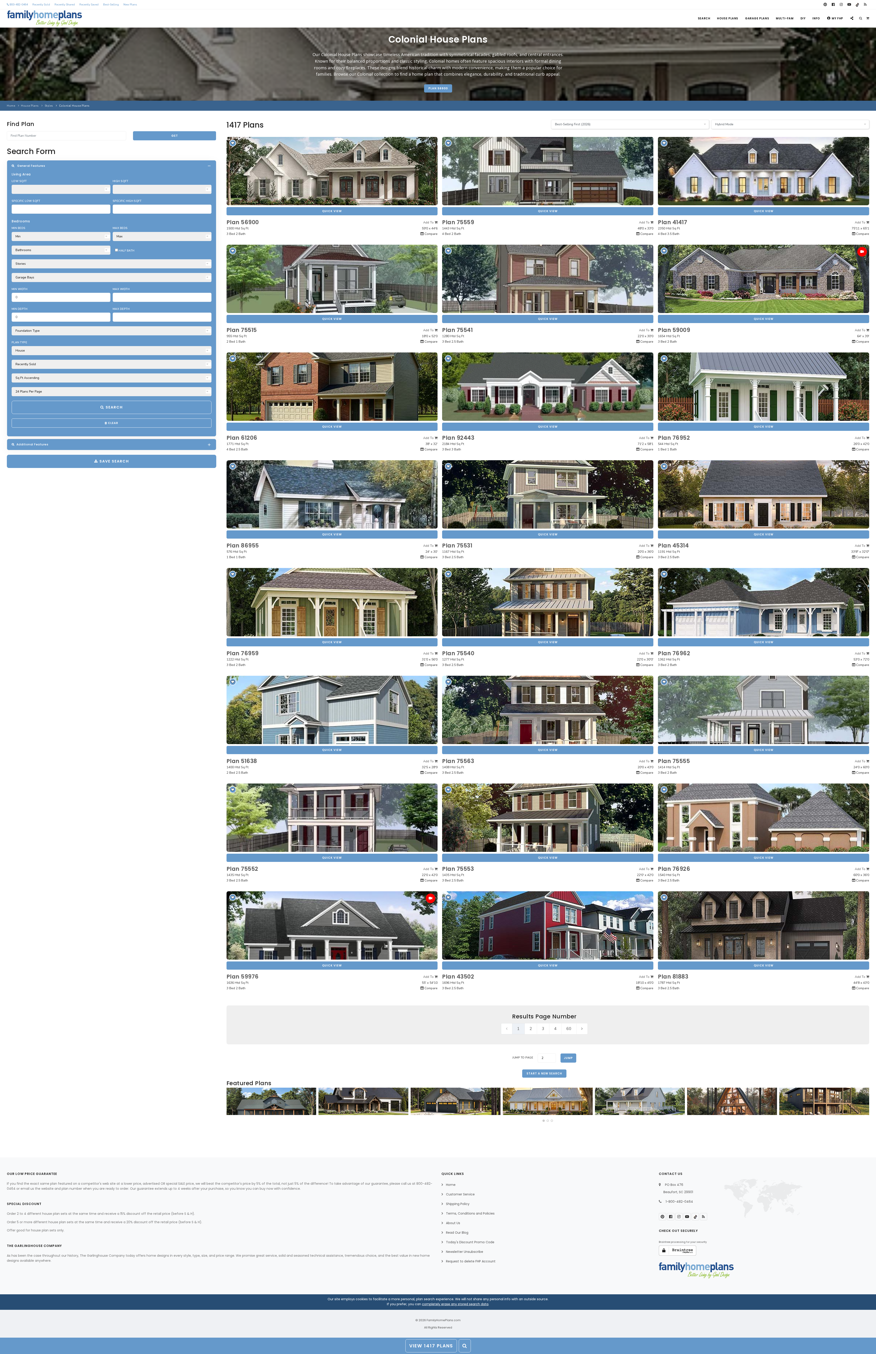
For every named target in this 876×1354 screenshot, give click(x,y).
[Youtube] (849, 4)
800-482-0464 (18, 4)
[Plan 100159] (732, 1101)
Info (816, 18)
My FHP (837, 18)
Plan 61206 (242, 438)
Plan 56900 (438, 88)
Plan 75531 (457, 545)
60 (568, 1028)
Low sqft (19, 181)
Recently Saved (89, 4)
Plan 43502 (458, 976)
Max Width (121, 289)
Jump (568, 1058)
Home (11, 106)
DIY (803, 18)
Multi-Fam (784, 18)
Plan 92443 (458, 438)
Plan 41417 (672, 222)
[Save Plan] (232, 143)
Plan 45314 (673, 545)
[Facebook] (833, 4)
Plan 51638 (242, 761)
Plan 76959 (243, 653)
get (174, 136)
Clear (112, 423)
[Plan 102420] (456, 1101)
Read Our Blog (457, 1232)
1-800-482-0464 (679, 1201)
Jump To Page (522, 1057)
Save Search (113, 461)
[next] (582, 1028)
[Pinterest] (825, 4)
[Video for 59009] (862, 251)
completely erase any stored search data (455, 1304)
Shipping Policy (457, 1204)
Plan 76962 (674, 653)
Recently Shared (65, 4)
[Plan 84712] (271, 1101)
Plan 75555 (674, 761)
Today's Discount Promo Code (470, 1242)
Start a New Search (544, 1073)
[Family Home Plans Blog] (865, 4)
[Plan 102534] (824, 1101)
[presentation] (231, 1103)
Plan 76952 (674, 438)
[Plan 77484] (548, 1101)
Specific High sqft (127, 201)
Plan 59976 (243, 976)
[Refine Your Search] (465, 1345)
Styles (49, 106)
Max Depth (121, 309)
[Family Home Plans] (44, 18)
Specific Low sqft (26, 201)
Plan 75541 (457, 330)
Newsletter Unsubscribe (464, 1251)
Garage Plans (757, 18)
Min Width (19, 289)
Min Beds (19, 228)
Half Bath (126, 250)
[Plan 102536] (363, 1101)
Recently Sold (41, 4)
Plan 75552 (242, 869)
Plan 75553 (458, 869)
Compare (431, 234)
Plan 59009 (674, 330)
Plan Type (19, 342)
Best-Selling (111, 4)
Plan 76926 (674, 869)
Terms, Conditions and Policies (470, 1213)
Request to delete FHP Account (470, 1261)
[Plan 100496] (640, 1101)
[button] (544, 1121)
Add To (429, 222)
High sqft (120, 181)
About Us (453, 1223)
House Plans (727, 18)
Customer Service (460, 1194)
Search (704, 18)
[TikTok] (857, 4)
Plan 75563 (458, 761)
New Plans (130, 4)
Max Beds (120, 228)
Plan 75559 (458, 222)
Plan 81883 (673, 976)
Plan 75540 (458, 653)
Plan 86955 (243, 545)
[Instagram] (841, 4)
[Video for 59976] (430, 898)
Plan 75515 (242, 330)
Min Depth (19, 309)
